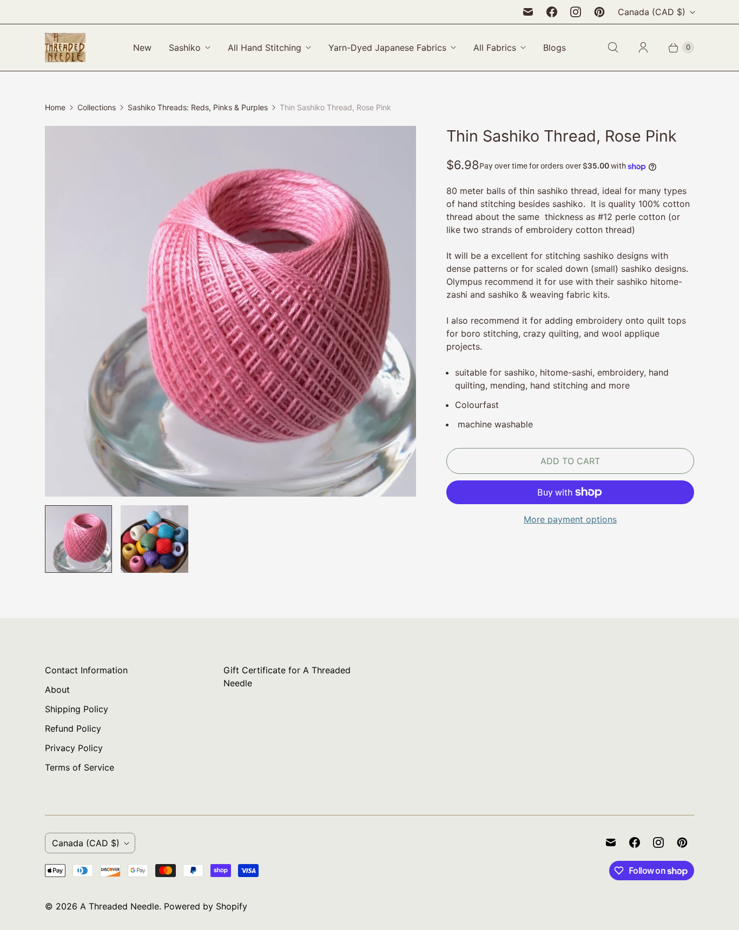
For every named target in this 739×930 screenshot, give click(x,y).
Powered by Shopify (205, 906)
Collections (96, 107)
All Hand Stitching (264, 47)
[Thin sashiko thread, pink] (230, 311)
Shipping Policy (76, 709)
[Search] (613, 48)
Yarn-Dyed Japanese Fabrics (387, 47)
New (142, 47)
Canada (651, 11)
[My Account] (643, 48)
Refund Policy (73, 728)
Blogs (554, 47)
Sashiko (185, 47)
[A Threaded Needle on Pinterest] (599, 12)
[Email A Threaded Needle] (528, 12)
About (57, 689)
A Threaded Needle (119, 906)
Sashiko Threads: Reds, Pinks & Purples (198, 107)
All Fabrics (494, 47)
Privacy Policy (74, 747)
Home (55, 107)
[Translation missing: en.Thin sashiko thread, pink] (78, 538)
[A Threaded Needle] (65, 47)
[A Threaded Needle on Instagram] (576, 12)
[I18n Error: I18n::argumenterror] (154, 538)
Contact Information (86, 670)
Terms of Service (79, 767)
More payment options (570, 519)
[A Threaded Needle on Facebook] (552, 12)
